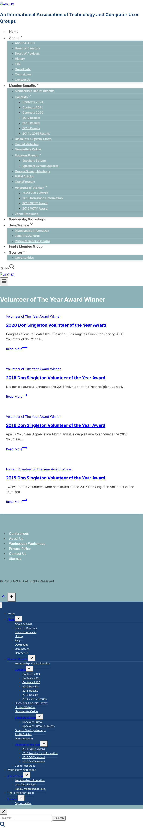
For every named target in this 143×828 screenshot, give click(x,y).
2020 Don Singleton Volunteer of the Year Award (56, 325)
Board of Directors (27, 48)
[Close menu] (1, 605)
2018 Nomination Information (42, 198)
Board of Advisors (27, 53)
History (20, 58)
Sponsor (12, 799)
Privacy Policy (20, 548)
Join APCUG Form (27, 235)
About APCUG (25, 43)
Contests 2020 (32, 112)
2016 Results (31, 128)
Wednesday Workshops (27, 543)
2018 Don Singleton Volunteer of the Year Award (55, 377)
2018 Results (31, 123)
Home (11, 613)
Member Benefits (17, 659)
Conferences (19, 533)
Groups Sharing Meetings (32, 171)
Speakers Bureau (34, 160)
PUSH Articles (24, 176)
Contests (20, 669)
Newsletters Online (28, 149)
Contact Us (17, 553)
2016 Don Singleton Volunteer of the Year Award (55, 425)
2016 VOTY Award (34, 203)
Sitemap (15, 558)
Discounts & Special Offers (33, 139)
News (10, 469)
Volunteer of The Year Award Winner (33, 316)
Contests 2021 (32, 107)
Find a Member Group (20, 792)
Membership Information (32, 230)
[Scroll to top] (3, 597)
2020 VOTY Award (35, 193)
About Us (16, 538)
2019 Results (31, 118)
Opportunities (24, 257)
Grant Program (25, 181)
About (11, 619)
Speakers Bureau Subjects (40, 166)
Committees (23, 74)
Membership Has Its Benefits (34, 91)
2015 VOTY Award (34, 208)
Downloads (23, 69)
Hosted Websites (26, 144)
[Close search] (3, 812)
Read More (16, 349)
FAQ (17, 64)
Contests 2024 (32, 102)
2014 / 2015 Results (36, 133)
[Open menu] (4, 281)
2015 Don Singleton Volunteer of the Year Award (55, 478)
